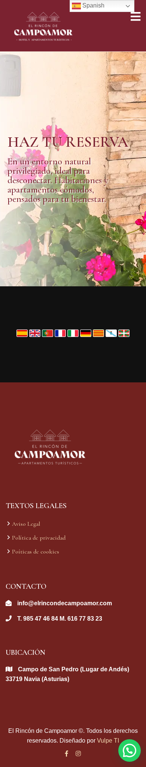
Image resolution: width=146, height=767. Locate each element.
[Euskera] (124, 332)
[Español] (22, 332)
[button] (129, 750)
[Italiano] (73, 332)
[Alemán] (86, 332)
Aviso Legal (26, 524)
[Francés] (61, 332)
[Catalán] (99, 332)
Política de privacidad (39, 537)
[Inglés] (35, 332)
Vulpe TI (108, 740)
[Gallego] (112, 332)
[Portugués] (48, 332)
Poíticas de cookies (35, 551)
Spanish (92, 5)
